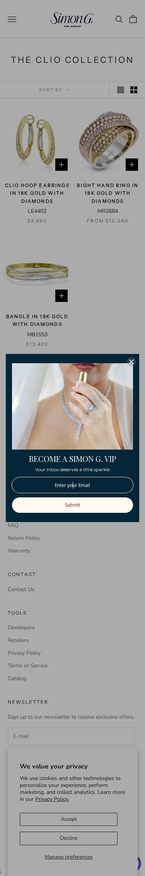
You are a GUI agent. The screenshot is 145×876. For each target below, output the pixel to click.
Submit (72, 505)
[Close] (131, 361)
